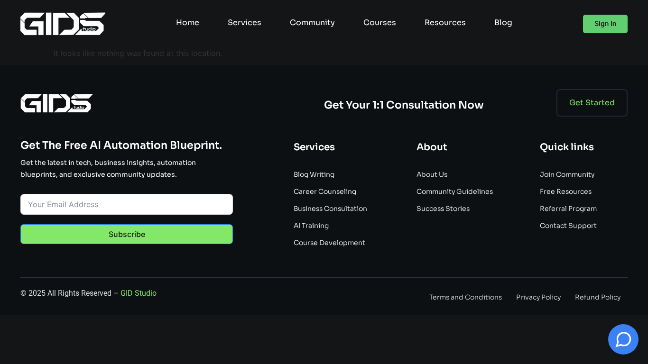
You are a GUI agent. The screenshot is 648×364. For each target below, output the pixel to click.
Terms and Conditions (465, 297)
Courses (379, 22)
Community (312, 22)
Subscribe (127, 234)
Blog (503, 22)
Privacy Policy (538, 297)
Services (244, 22)
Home (187, 22)
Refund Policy (597, 297)
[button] (605, 24)
